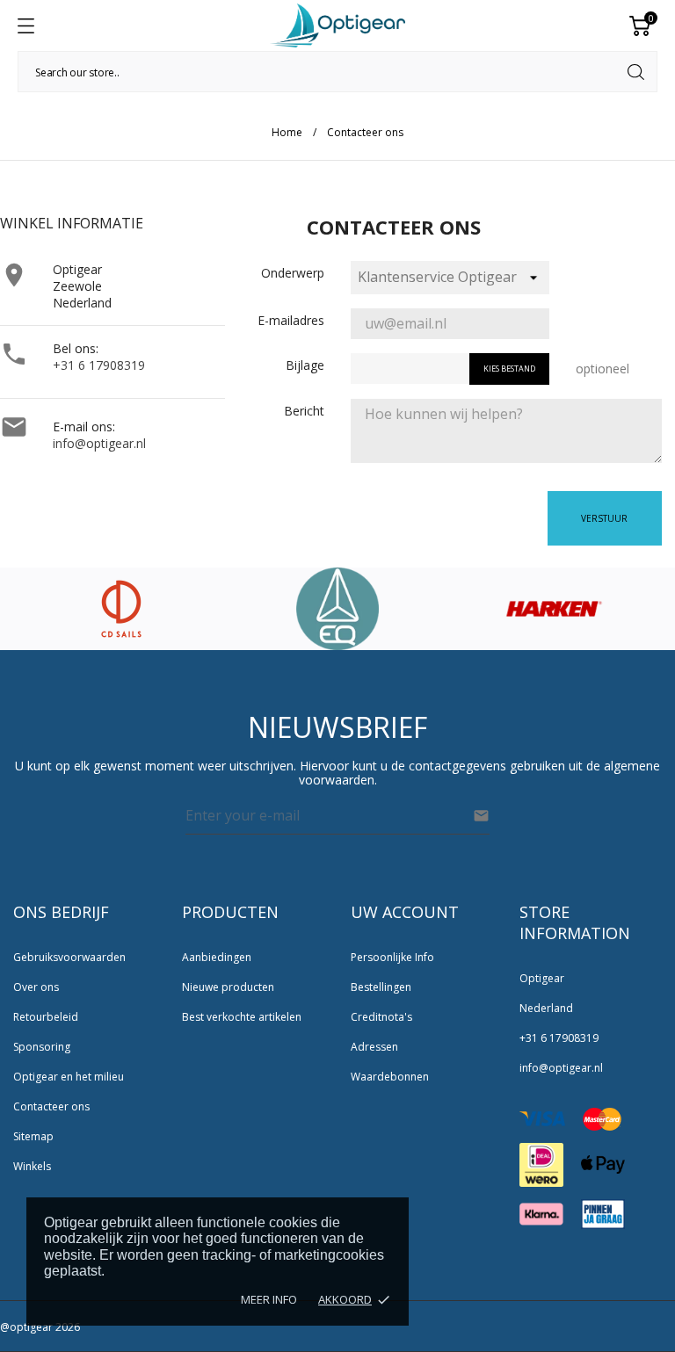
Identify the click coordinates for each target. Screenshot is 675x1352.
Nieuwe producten (228, 987)
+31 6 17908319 (99, 365)
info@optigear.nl (99, 443)
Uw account (405, 911)
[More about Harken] (554, 609)
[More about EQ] (337, 609)
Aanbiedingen (216, 957)
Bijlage (305, 365)
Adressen (374, 1046)
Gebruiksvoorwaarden (69, 957)
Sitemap (33, 1136)
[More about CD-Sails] (121, 609)
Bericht (304, 410)
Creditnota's (381, 1016)
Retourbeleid (45, 1016)
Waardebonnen (390, 1076)
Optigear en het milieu (68, 1076)
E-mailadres (291, 320)
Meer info (269, 1299)
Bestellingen (381, 987)
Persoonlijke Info (392, 957)
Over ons (36, 987)
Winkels (32, 1166)
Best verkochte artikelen (241, 1016)
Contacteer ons (51, 1106)
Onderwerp (292, 272)
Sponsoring (41, 1046)
